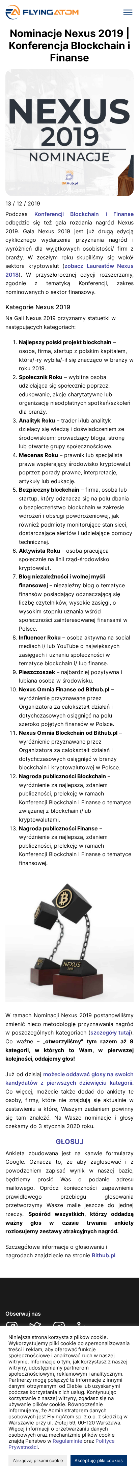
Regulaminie (67, 1441)
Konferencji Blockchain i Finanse (84, 214)
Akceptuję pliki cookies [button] (99, 1460)
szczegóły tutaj (110, 1032)
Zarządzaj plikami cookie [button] (37, 1460)
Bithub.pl (103, 1255)
